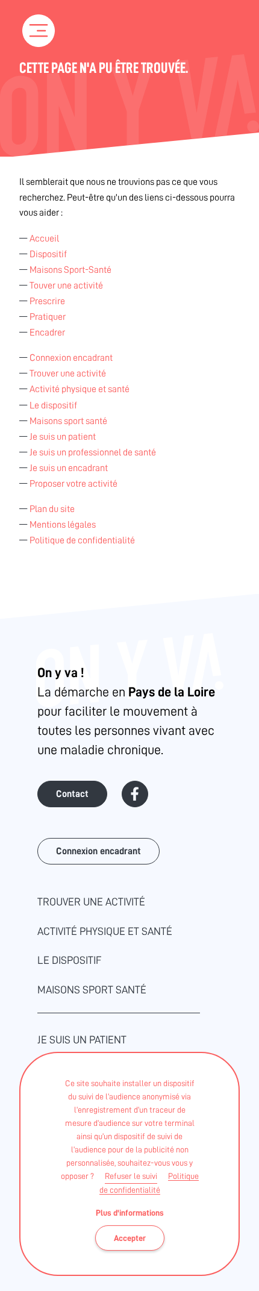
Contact (72, 794)
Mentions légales (63, 525)
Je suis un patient (63, 437)
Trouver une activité (68, 373)
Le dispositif (53, 405)
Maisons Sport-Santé (70, 270)
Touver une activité (66, 285)
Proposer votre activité (73, 484)
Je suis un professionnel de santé (93, 452)
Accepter (130, 1238)
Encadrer (47, 332)
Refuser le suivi (131, 1176)
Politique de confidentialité (82, 540)
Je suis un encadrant (69, 468)
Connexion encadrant (71, 358)
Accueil (44, 238)
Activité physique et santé (80, 389)
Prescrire (47, 301)
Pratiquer (48, 317)
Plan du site (52, 509)
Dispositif (48, 254)
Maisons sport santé (68, 421)
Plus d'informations (130, 1212)
